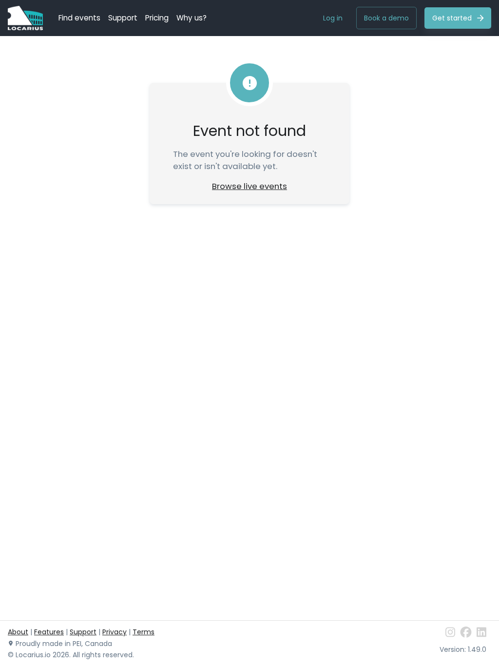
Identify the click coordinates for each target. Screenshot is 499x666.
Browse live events (249, 186)
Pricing (157, 18)
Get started (452, 18)
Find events (79, 18)
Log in (333, 18)
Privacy (114, 632)
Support (122, 18)
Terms (143, 632)
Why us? (191, 18)
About (18, 632)
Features (49, 632)
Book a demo (386, 18)
